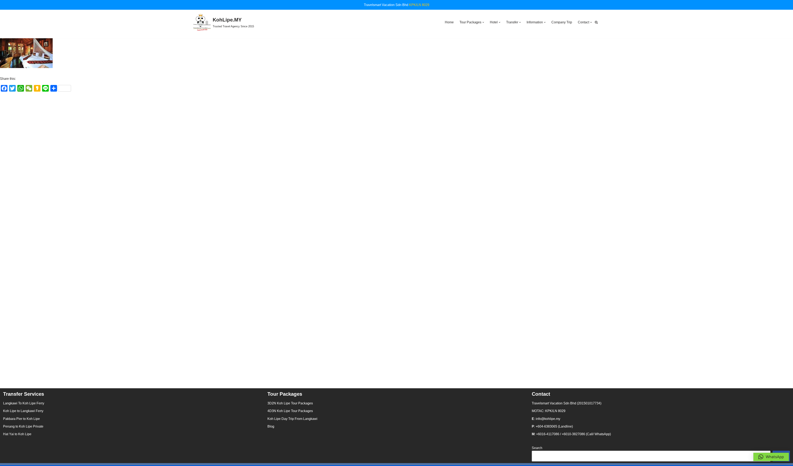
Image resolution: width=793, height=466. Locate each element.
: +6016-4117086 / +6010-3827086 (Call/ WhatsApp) (571, 434)
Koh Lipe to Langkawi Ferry (23, 411)
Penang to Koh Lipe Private (23, 426)
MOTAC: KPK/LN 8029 (548, 411)
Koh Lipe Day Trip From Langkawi (292, 419)
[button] (483, 22)
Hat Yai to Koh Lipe (17, 434)
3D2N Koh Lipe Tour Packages (290, 403)
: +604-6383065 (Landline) (552, 426)
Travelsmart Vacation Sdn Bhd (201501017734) (566, 403)
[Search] (596, 22)
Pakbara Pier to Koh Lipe (21, 419)
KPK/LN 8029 (419, 5)
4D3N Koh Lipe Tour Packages (290, 411)
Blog (270, 426)
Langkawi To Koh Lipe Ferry (23, 403)
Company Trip (561, 22)
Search (537, 448)
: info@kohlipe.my (546, 419)
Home (449, 22)
